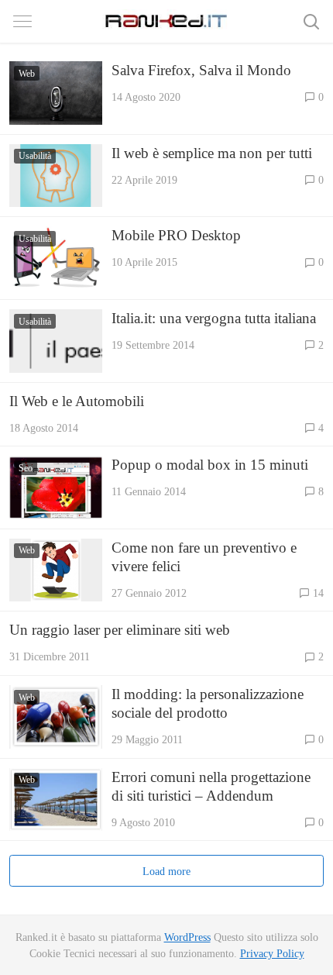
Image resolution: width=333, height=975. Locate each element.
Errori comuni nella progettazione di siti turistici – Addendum (211, 786)
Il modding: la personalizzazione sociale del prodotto (208, 703)
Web (27, 73)
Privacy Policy (272, 953)
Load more (166, 871)
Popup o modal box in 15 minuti (210, 464)
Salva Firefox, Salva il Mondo (201, 70)
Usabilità (35, 155)
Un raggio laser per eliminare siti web (119, 630)
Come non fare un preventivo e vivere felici (204, 556)
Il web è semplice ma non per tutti (212, 153)
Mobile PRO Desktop (176, 235)
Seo (26, 468)
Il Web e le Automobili (76, 401)
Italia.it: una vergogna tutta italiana (214, 318)
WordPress (187, 937)
